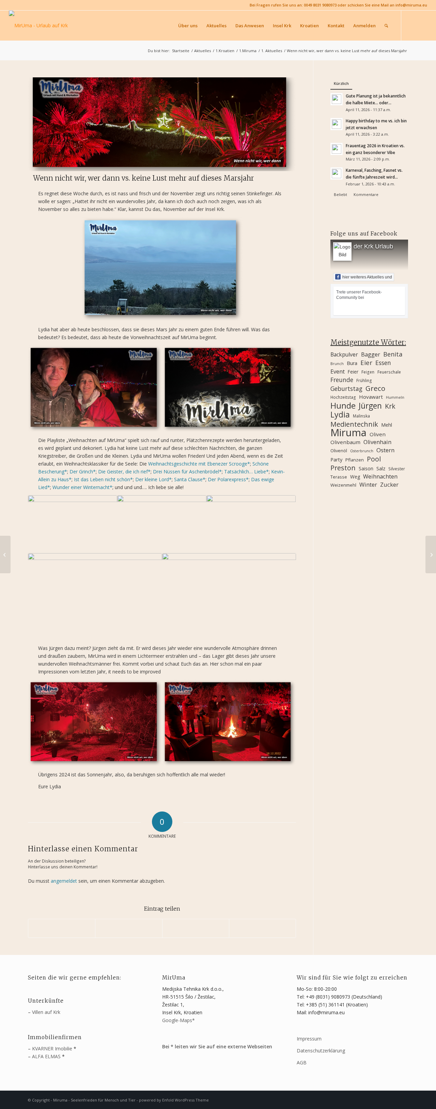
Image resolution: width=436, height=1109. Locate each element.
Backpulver (344, 354)
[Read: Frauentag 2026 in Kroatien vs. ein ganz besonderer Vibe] (336, 149)
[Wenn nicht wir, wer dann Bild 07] (229, 596)
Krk (390, 406)
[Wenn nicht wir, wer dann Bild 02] (229, 388)
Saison (366, 468)
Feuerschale (389, 372)
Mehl (386, 425)
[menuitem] (188, 26)
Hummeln (395, 397)
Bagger (370, 354)
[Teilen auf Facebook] (61, 928)
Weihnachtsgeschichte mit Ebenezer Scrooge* (199, 463)
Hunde (343, 405)
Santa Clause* (189, 479)
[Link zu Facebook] (412, 25)
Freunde (341, 380)
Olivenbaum (345, 442)
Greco (375, 388)
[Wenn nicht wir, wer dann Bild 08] (95, 723)
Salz (380, 468)
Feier (353, 371)
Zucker (389, 484)
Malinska (361, 416)
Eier (366, 362)
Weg (355, 476)
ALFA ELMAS (46, 1056)
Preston (343, 468)
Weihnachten (380, 476)
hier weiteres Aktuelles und (367, 277)
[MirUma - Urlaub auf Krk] (38, 26)
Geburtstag (346, 389)
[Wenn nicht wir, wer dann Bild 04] (161, 524)
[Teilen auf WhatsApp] (128, 928)
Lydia (340, 415)
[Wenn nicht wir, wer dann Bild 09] (229, 723)
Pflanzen (354, 460)
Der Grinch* (82, 471)
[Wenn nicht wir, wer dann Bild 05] (251, 524)
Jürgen (370, 406)
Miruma (348, 433)
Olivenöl (338, 450)
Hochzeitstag (343, 397)
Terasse (338, 477)
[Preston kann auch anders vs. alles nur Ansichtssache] (430, 554)
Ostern (385, 450)
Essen (383, 363)
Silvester (396, 468)
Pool (374, 459)
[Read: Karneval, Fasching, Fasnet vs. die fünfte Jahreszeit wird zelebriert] (336, 173)
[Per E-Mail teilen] (262, 928)
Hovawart (371, 396)
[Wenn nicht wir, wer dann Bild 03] (72, 524)
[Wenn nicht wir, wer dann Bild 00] (161, 269)
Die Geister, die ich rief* (124, 471)
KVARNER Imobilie (52, 1048)
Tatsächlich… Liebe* (246, 471)
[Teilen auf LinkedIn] (195, 928)
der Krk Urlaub (373, 246)
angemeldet (64, 881)
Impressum (309, 1038)
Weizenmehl (343, 485)
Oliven (378, 434)
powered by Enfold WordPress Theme (174, 1100)
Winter (368, 484)
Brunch (337, 363)
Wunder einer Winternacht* (82, 487)
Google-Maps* (178, 1020)
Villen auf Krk (46, 1012)
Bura (352, 363)
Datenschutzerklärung (321, 1050)
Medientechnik (354, 424)
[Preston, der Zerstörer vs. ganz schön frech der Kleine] (5, 554)
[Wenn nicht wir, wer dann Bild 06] (95, 596)
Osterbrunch (361, 451)
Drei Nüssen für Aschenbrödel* (187, 471)
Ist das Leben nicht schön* (103, 479)
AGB (302, 1062)
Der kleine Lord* (153, 479)
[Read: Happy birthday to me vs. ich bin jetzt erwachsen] (336, 124)
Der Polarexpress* (228, 479)
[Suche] (386, 26)
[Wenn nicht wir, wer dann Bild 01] (95, 388)
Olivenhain (377, 442)
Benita (392, 354)
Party (336, 459)
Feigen (367, 372)
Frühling (364, 380)
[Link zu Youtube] (422, 25)
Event (337, 371)
